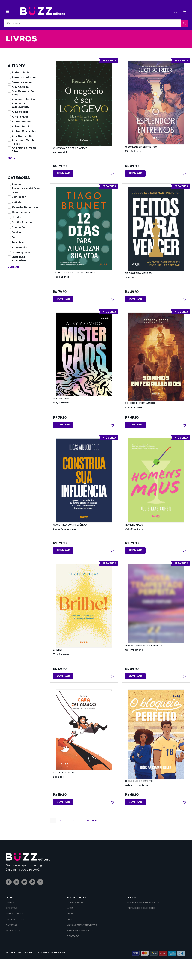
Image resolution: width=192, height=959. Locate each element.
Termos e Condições (141, 908)
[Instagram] (17, 882)
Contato (73, 936)
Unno (70, 919)
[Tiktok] (32, 882)
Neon (70, 914)
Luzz (70, 908)
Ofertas (11, 908)
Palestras (13, 930)
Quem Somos (75, 902)
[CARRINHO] (184, 12)
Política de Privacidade (143, 902)
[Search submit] (184, 23)
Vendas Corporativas (82, 925)
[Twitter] (24, 882)
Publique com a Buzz (81, 930)
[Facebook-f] (9, 882)
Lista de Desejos (17, 919)
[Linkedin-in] (40, 882)
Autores (12, 925)
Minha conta (14, 914)
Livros (10, 902)
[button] (7, 11)
